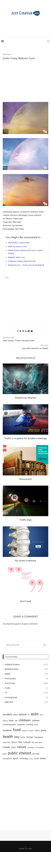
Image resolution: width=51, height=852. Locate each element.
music (13, 747)
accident (7, 714)
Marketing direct (26, 669)
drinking (29, 724)
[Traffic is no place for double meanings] (25, 419)
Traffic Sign (25, 520)
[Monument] (25, 460)
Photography (26, 678)
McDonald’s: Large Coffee (19, 243)
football (24, 731)
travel (36, 758)
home (22, 737)
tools (31, 759)
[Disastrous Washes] (25, 379)
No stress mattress (25, 560)
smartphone (7, 759)
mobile (6, 747)
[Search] (48, 41)
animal (23, 714)
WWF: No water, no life (17, 246)
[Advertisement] (26, 25)
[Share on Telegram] (29, 331)
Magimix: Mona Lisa (16, 257)
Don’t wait (25, 601)
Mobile (26, 674)
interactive (6, 742)
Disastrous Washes (25, 397)
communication (9, 724)
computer (21, 724)
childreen (25, 720)
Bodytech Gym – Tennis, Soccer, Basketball (26, 265)
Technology (23, 759)
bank (41, 715)
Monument (25, 479)
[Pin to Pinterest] (23, 331)
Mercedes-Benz (37, 742)
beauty (5, 721)
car (16, 720)
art (29, 715)
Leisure (27, 742)
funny (37, 730)
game (43, 730)
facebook (7, 730)
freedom (31, 731)
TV (26, 693)
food (6, 278)
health (8, 736)
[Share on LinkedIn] (26, 331)
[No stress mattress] (25, 541)
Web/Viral (26, 702)
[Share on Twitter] (20, 331)
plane (5, 754)
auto (35, 714)
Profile (26, 688)
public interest (19, 753)
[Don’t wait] (25, 582)
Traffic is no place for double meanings (25, 438)
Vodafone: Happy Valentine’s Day (22, 261)
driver (36, 725)
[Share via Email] (32, 331)
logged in (17, 624)
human (29, 737)
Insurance (38, 737)
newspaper (31, 747)
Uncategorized (26, 697)
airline (15, 715)
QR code (35, 754)
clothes (35, 720)
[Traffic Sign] (25, 501)
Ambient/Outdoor (26, 664)
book (11, 720)
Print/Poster (26, 683)
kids (20, 742)
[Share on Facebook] (17, 331)
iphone (14, 742)
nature (21, 747)
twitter (43, 758)
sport (15, 758)
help (16, 737)
